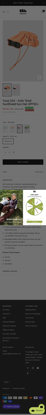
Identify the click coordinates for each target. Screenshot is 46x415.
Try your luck (34, 221)
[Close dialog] (1, 191)
